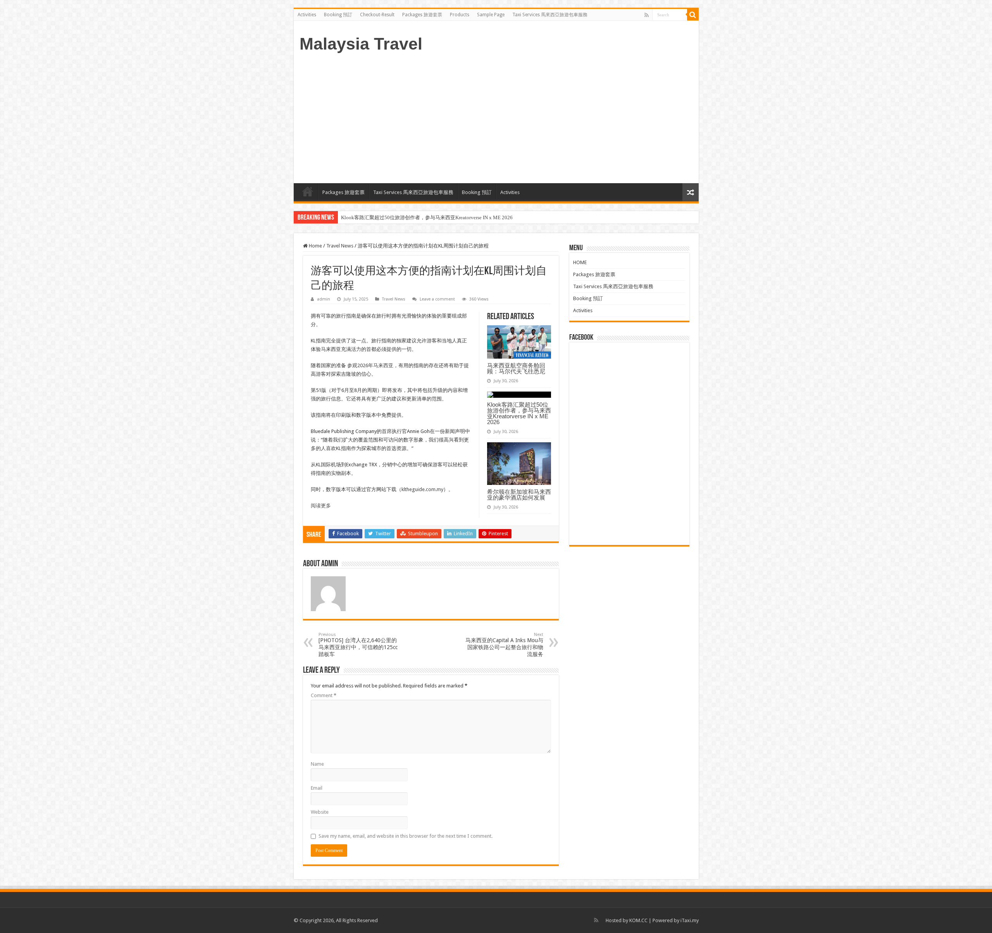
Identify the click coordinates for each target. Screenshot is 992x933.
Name (317, 764)
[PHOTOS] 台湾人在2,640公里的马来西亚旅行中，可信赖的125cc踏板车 (358, 644)
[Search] (693, 15)
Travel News (339, 246)
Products (459, 14)
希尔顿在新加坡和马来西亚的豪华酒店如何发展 (519, 494)
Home (315, 246)
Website (320, 812)
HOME (308, 191)
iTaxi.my (689, 920)
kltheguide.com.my (422, 489)
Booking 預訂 (338, 14)
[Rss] (646, 15)
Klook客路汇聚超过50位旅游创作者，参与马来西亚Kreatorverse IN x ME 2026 (427, 217)
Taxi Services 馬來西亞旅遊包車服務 (549, 14)
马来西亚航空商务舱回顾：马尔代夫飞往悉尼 (516, 368)
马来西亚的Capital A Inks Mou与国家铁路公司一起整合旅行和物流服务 (504, 644)
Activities (307, 14)
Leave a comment (437, 299)
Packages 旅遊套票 (422, 14)
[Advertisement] (496, 117)
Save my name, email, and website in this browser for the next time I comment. (406, 836)
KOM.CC (638, 920)
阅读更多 (321, 506)
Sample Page (491, 14)
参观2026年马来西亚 (370, 365)
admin (323, 299)
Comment (323, 695)
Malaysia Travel (361, 43)
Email (316, 788)
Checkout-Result (377, 14)
